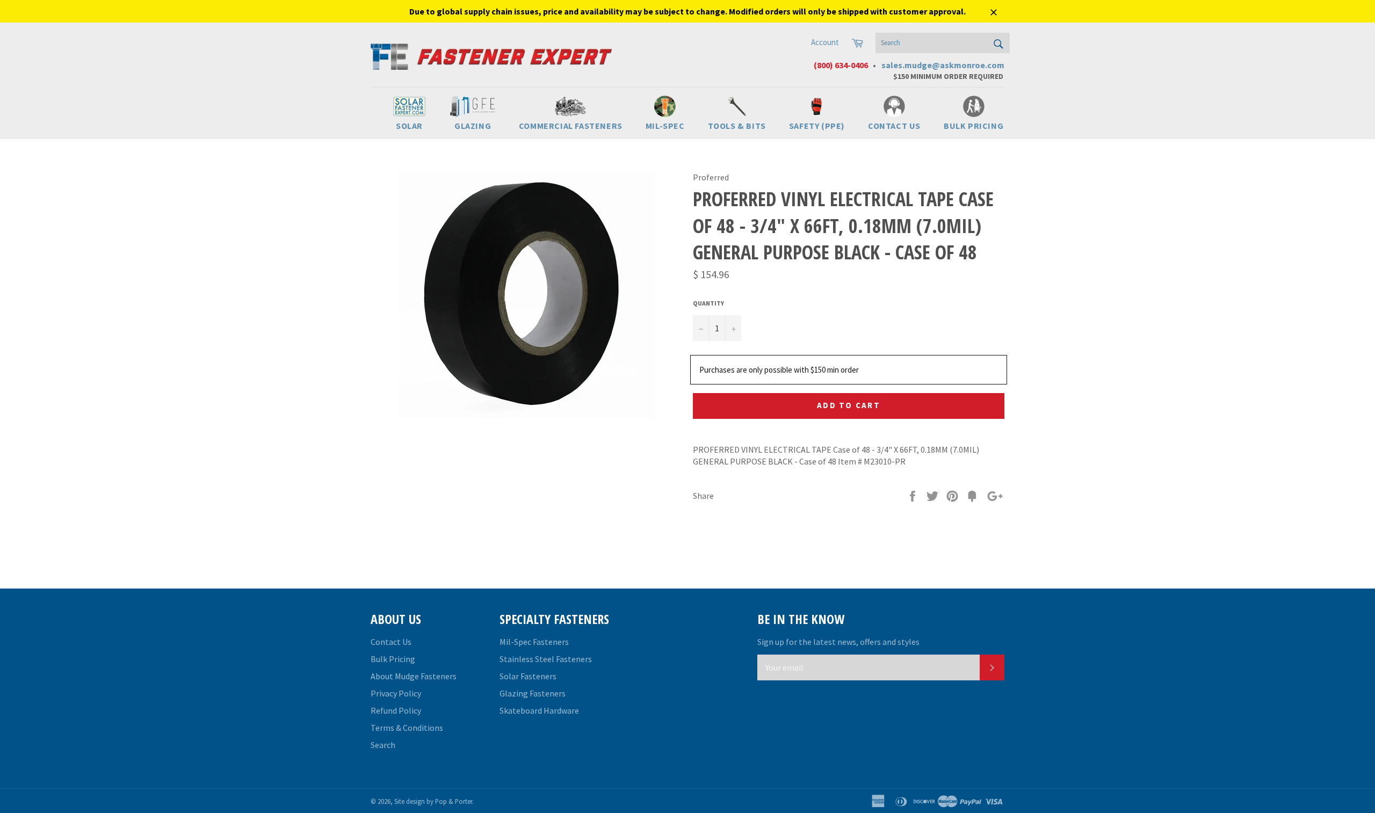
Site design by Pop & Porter (433, 801)
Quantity (708, 303)
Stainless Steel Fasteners (546, 659)
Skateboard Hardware (539, 710)
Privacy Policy (396, 693)
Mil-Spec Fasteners (534, 641)
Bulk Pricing (393, 659)
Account (825, 42)
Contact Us (391, 641)
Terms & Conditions (407, 727)
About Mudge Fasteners (414, 676)
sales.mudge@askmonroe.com (942, 65)
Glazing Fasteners (533, 693)
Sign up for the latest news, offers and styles (838, 641)
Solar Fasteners (528, 676)
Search (383, 744)
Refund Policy (396, 710)
